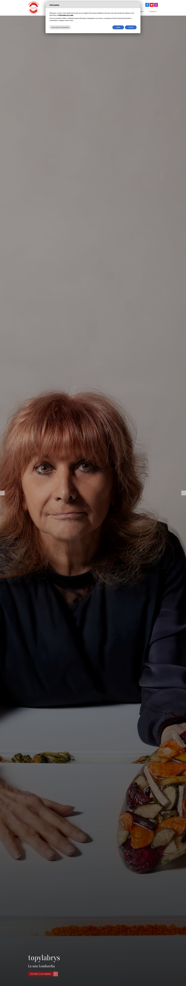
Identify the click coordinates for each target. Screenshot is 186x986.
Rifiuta (118, 27)
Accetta (130, 27)
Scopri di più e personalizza (60, 27)
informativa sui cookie (66, 15)
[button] (2, 493)
